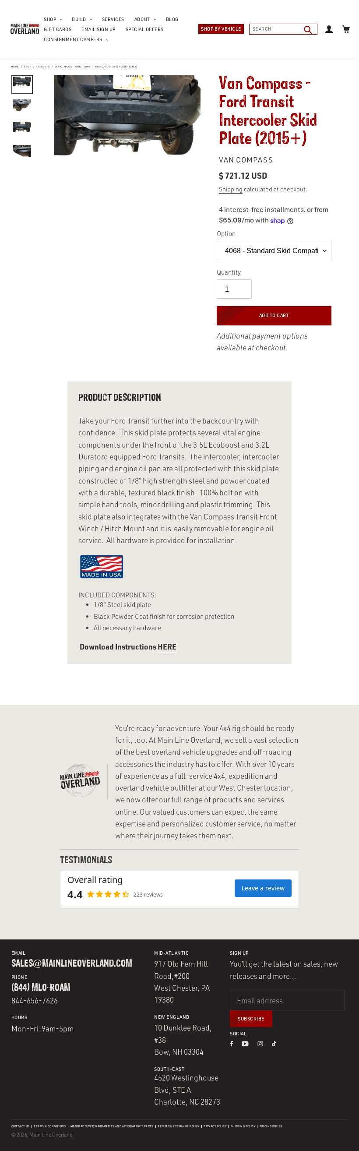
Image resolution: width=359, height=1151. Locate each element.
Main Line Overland (51, 1134)
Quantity (229, 272)
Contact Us (20, 1126)
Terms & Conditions (50, 1126)
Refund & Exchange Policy (178, 1126)
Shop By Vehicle (221, 29)
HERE (167, 646)
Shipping (231, 189)
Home (15, 66)
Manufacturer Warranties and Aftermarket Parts (112, 1126)
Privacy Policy (215, 1126)
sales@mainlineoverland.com (71, 964)
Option (226, 233)
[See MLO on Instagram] (260, 1044)
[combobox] (283, 29)
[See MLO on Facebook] (231, 1044)
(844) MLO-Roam (40, 988)
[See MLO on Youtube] (245, 1044)
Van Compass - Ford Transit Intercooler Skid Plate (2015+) (96, 66)
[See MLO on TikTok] (274, 1044)
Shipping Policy (243, 1126)
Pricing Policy (271, 1126)
